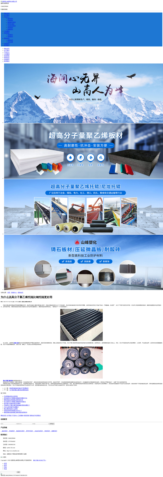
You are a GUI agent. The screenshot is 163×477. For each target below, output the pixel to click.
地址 (5, 467)
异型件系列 (10, 24)
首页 (8, 292)
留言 (5, 465)
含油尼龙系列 (11, 26)
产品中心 (7, 17)
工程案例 (7, 31)
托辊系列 (10, 20)
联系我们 (7, 45)
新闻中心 (14, 292)
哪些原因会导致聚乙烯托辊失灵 (13, 400)
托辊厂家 (16, 343)
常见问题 (10, 42)
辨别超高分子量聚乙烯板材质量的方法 (15, 398)
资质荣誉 (7, 33)
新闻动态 (7, 38)
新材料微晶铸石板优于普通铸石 (19, 388)
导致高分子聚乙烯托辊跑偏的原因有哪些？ (17, 405)
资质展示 (10, 34)
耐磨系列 (10, 29)
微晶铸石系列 (11, 22)
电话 (5, 469)
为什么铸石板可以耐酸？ (11, 407)
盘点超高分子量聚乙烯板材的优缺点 (15, 401)
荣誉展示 (10, 36)
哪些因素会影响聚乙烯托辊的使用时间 (15, 412)
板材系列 (10, 18)
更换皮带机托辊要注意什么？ (13, 410)
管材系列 (10, 27)
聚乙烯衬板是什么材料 (11, 409)
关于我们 (7, 15)
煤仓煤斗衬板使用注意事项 (12, 403)
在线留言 (7, 43)
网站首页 (7, 13)
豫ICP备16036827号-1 (39, 460)
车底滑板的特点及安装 (11, 396)
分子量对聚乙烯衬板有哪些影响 (19, 390)
